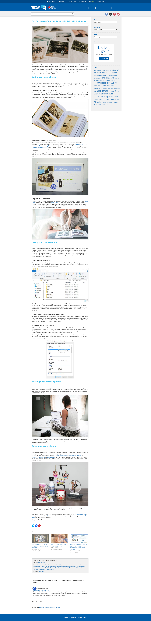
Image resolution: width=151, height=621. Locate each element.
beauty (104, 70)
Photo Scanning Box (80, 514)
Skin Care (100, 104)
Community (102, 75)
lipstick (118, 88)
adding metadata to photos (42, 565)
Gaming (104, 80)
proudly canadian (110, 102)
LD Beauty (104, 88)
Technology (116, 8)
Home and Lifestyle (42, 562)
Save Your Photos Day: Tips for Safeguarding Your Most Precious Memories (40, 546)
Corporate (84, 8)
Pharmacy (83, 1)
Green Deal (100, 8)
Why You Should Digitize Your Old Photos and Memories (59, 545)
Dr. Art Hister (113, 78)
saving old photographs (77, 567)
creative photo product (63, 516)
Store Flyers (72, 1)
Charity (114, 72)
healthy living (105, 85)
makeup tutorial (113, 97)
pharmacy (96, 99)
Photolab (98, 102)
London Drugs (101, 90)
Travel (104, 104)
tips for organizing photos (48, 569)
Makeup (104, 96)
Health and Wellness (109, 82)
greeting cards (51, 457)
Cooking (96, 78)
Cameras (108, 73)
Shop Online (52, 1)
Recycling (96, 104)
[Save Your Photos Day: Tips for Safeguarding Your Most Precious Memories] (40, 538)
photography (116, 99)
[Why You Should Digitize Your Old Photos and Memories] (60, 538)
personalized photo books (57, 566)
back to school (97, 70)
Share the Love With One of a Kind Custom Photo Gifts (52, 610)
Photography (108, 99)
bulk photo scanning (63, 565)
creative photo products (75, 455)
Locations (61, 1)
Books (103, 72)
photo (100, 99)
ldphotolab (82, 565)
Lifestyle (92, 8)
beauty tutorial (109, 70)
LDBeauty (97, 88)
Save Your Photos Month (66, 567)
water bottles (41, 457)
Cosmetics (103, 77)
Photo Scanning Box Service (47, 146)
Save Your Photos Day (55, 567)
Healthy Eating (97, 85)
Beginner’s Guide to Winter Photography (50, 607)
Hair (115, 80)
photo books (54, 202)
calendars (34, 457)
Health (97, 82)
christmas (96, 75)
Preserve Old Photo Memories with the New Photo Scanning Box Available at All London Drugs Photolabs (79, 547)
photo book (50, 516)
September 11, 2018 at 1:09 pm (41, 590)
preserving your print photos (43, 567)
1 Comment (41, 571)
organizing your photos (46, 566)
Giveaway (110, 80)
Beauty (77, 8)
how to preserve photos (74, 565)
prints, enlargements (61, 455)
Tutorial (108, 104)
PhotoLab (101, 1)
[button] (60, 44)
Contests (115, 75)
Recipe (116, 102)
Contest (110, 75)
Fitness (100, 80)
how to (112, 85)
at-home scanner (79, 144)
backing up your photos (53, 565)
